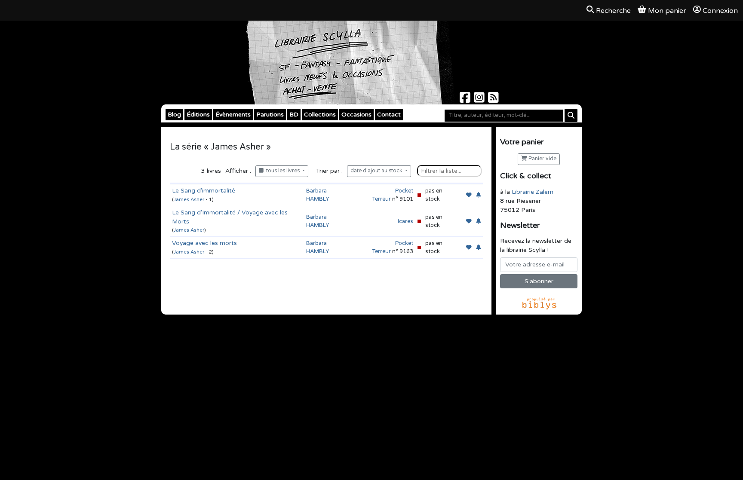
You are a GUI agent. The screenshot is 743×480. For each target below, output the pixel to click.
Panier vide (541, 159)
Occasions (356, 114)
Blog (174, 114)
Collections (320, 114)
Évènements (233, 114)
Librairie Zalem (532, 192)
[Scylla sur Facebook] (466, 100)
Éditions (198, 114)
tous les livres (282, 171)
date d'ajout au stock (377, 171)
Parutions (270, 114)
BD (293, 114)
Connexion (720, 10)
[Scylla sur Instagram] (480, 100)
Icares (405, 221)
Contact (389, 114)
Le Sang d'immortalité (203, 190)
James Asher (189, 199)
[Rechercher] (571, 115)
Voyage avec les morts (204, 243)
